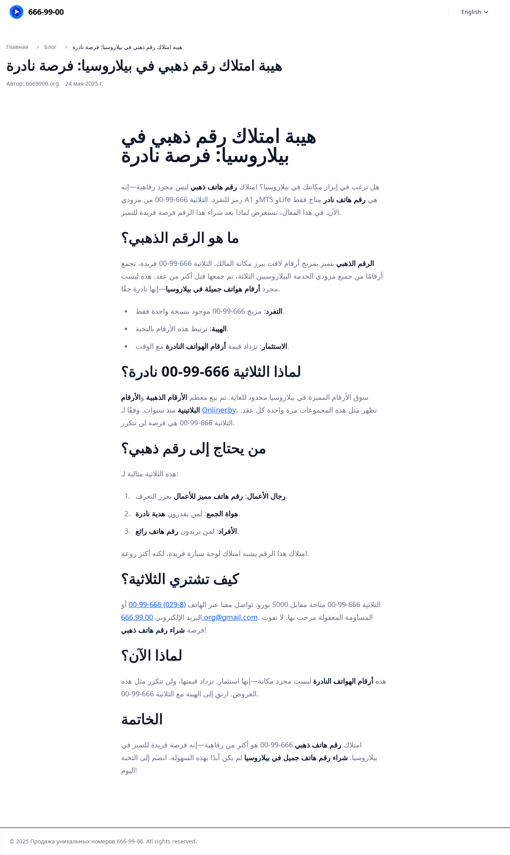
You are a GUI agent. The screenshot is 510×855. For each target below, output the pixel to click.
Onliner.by (219, 410)
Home (253, 12)
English (471, 12)
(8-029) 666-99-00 (157, 604)
